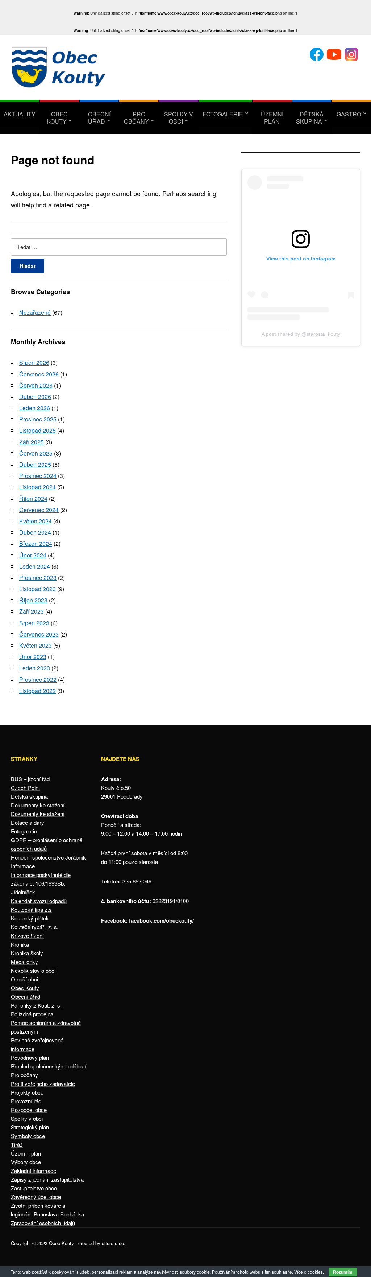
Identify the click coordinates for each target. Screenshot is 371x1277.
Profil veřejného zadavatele (43, 1083)
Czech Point (25, 787)
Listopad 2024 (37, 487)
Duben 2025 (35, 464)
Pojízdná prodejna (32, 1014)
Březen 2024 (35, 543)
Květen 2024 (35, 521)
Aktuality (20, 114)
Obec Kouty (57, 117)
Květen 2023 (35, 645)
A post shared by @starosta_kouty (301, 334)
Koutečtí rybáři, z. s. (34, 927)
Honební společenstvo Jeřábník (48, 857)
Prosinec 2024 (38, 475)
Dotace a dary (27, 822)
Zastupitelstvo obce (34, 1188)
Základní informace (33, 1170)
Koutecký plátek (30, 918)
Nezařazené (35, 312)
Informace (23, 866)
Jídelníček (23, 892)
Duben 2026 (35, 396)
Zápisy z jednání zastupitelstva (47, 1179)
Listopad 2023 (37, 589)
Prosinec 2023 (38, 577)
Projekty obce (27, 1092)
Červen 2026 (36, 385)
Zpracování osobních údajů (43, 1223)
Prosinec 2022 (38, 679)
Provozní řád (26, 1101)
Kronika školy (27, 953)
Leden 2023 (34, 668)
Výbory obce (26, 1162)
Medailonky (24, 961)
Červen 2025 (36, 453)
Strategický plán (30, 1127)
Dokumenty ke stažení (37, 805)
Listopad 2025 (37, 430)
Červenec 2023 (39, 634)
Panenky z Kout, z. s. (36, 1005)
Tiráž (17, 1144)
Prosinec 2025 (38, 419)
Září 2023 (31, 611)
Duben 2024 (35, 532)
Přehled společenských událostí (48, 1066)
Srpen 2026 (34, 362)
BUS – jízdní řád (30, 779)
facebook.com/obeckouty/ (161, 920)
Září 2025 (31, 442)
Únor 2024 (32, 555)
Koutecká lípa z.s (31, 909)
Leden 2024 (34, 566)
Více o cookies (308, 1272)
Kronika (20, 944)
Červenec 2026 (39, 374)
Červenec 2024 (39, 510)
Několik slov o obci (33, 970)
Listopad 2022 (37, 691)
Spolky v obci (178, 117)
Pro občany (136, 117)
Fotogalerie (223, 114)
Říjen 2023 (33, 600)
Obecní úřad (99, 117)
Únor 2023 (32, 656)
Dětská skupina (310, 117)
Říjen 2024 (33, 498)
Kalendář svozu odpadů (39, 901)
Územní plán (272, 117)
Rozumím (343, 1272)
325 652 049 (136, 881)
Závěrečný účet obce (36, 1196)
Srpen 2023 (34, 623)
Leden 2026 (34, 408)
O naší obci (24, 979)
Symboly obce (28, 1136)
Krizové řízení (27, 935)
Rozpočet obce (29, 1109)
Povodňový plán (30, 1057)
